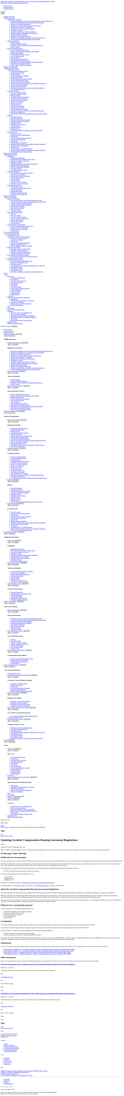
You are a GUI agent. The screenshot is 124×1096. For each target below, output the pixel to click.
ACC (2, 834)
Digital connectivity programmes (19, 227)
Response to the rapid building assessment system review (26, 25)
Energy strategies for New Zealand (20, 54)
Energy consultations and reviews (20, 50)
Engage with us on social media (15, 309)
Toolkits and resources (17, 268)
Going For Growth (16, 133)
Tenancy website (15, 47)
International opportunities (18, 206)
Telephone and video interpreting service (21, 261)
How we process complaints (18, 314)
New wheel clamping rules (18, 112)
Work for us (10, 296)
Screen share (14, 319)
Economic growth (12, 132)
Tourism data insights (16, 191)
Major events (14, 141)
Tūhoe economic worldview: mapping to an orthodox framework (28, 150)
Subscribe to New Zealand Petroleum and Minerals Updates (27, 62)
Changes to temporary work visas (20, 161)
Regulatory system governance (19, 250)
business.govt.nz (15, 129)
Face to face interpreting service (19, 262)
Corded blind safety (16, 104)
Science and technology (10, 1051)
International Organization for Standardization (38, 882)
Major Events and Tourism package (20, 176)
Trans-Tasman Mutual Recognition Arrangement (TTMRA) (27, 130)
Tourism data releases (16, 189)
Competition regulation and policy (20, 121)
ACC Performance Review (18, 89)
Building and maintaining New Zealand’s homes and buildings (27, 22)
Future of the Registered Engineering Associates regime (25, 39)
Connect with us (15, 223)
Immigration (10, 156)
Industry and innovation (17, 220)
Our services (14, 285)
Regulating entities (16, 123)
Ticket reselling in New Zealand (19, 109)
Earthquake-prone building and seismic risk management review (28, 38)
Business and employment (11, 1046)
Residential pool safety (17, 30)
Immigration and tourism (10, 1050)
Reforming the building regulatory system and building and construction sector (31, 21)
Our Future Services (16, 168)
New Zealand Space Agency (15, 212)
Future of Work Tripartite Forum (19, 80)
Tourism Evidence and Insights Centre (21, 188)
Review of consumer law (17, 101)
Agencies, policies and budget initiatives (21, 203)
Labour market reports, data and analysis (21, 79)
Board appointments (16, 290)
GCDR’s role (14, 241)
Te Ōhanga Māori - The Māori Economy (21, 148)
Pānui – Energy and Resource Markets (21, 65)
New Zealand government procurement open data (24, 256)
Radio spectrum (15, 230)
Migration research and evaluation (20, 165)
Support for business (16, 117)
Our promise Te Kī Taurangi (18, 281)
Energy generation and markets (19, 59)
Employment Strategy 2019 (18, 86)
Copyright (6, 1079)
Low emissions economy (17, 56)
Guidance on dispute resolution (19, 238)
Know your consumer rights (18, 92)
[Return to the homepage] (14, 3)
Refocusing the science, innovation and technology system (26, 200)
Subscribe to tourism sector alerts (19, 183)
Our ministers (14, 284)
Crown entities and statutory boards (20, 288)
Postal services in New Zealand (19, 229)
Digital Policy (14, 136)
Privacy (6, 1082)
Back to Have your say (7, 836)
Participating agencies (16, 267)
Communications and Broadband (16, 224)
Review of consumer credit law (19, 100)
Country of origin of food (17, 106)
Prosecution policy (16, 293)
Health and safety (15, 74)
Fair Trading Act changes (17, 107)
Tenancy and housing (13, 41)
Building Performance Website (19, 35)
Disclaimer (7, 1080)
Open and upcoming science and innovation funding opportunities (28, 202)
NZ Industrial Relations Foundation (20, 82)
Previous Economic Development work (21, 151)
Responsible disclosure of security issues (21, 320)
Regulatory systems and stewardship (20, 249)
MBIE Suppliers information (15, 323)
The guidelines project (17, 270)
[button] (62, 1037)
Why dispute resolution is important (20, 243)
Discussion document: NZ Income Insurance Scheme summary (27, 88)
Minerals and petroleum (17, 53)
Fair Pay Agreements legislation (19, 85)
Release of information (17, 305)
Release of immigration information (20, 167)
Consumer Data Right (16, 118)
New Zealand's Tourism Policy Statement (22, 173)
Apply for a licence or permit (18, 217)
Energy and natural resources (15, 48)
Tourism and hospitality (13, 171)
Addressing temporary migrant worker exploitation (24, 164)
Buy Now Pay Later (16, 103)
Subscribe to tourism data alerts (19, 194)
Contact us (10, 311)
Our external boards (16, 287)
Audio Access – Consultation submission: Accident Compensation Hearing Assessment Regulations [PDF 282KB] (44, 949)
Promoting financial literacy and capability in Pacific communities (28, 144)
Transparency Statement (17, 302)
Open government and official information (18, 297)
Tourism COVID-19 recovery (19, 182)
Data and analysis (8, 7)
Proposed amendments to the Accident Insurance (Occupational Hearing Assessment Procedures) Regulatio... (38, 964)
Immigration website (16, 162)
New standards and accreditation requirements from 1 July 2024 (28, 265)
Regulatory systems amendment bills (20, 252)
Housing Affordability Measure (19, 44)
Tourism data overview (17, 186)
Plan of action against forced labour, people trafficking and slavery (28, 83)
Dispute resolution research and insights (21, 246)
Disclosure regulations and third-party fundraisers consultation (27, 110)
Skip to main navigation (18, 1)
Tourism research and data (14, 185)
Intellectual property (16, 127)
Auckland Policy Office (13, 235)
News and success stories (17, 208)
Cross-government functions (11, 1048)
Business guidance (16, 95)
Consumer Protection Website (19, 94)
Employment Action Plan (17, 72)
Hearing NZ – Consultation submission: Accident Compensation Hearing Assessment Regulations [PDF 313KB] (44, 951)
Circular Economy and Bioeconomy (20, 135)
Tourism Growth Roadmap (18, 174)
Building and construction (14, 19)
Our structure (14, 279)
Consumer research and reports (19, 98)
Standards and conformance (18, 124)
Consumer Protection (13, 91)
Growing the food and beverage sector (21, 138)
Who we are (10, 276)
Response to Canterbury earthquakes (20, 24)
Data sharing (14, 299)
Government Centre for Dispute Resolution (18, 237)
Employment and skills (13, 69)
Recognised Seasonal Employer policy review (23, 159)
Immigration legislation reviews (19, 170)
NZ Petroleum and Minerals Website (20, 63)
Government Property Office (15, 258)
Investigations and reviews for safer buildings (23, 28)
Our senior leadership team (18, 278)
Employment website (16, 77)
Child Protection (15, 294)
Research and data (15, 209)
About (5, 1043)
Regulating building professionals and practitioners (24, 33)
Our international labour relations (19, 76)
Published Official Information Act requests (22, 300)
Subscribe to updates (16, 211)
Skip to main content (6, 1)
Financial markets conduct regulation (20, 120)
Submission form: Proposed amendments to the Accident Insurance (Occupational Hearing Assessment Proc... (38, 993)
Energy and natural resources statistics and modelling (25, 51)
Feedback (6, 1059)
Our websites (10, 308)
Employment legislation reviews (19, 71)
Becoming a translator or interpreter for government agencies (27, 271)
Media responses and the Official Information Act (24, 317)
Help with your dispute (17, 240)
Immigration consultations (18, 158)
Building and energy (9, 1045)
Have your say (8, 5)
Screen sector (14, 147)
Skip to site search (30, 1)
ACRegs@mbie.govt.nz (42, 885)
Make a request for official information (21, 303)
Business (9, 115)
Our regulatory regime (17, 221)
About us (13, 214)
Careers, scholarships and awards (19, 218)
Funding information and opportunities (21, 205)
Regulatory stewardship (13, 247)
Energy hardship (15, 57)
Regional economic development (19, 145)
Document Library (9, 9)
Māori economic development (19, 142)
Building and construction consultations (21, 27)
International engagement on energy (20, 60)
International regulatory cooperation (20, 253)
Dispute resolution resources (18, 244)
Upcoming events (12, 322)
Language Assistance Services (15, 259)
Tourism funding (15, 179)
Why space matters (16, 215)
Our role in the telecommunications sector (22, 226)
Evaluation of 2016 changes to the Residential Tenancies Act (27, 45)
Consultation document (7, 977)
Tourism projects (15, 180)
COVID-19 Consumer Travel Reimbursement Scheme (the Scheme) (29, 114)
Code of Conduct (15, 291)
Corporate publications (17, 282)
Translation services (16, 264)
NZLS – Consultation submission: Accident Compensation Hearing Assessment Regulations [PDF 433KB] (42, 952)
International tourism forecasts (19, 192)
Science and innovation (13, 199)
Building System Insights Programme (21, 36)
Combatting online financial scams (20, 97)
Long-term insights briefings (18, 139)
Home (2, 825)
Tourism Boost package (17, 177)
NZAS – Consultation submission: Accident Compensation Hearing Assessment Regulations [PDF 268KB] (42, 954)
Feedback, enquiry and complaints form (21, 312)
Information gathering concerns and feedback (23, 316)
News (9, 306)
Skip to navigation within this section (45, 1)
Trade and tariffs (15, 126)
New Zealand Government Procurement (18, 255)
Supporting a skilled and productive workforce (23, 31)
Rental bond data (15, 42)
